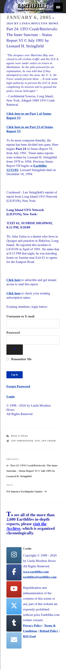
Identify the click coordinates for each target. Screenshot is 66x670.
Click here (13, 280)
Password (13, 332)
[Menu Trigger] (58, 7)
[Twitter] (13, 606)
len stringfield (22, 441)
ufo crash (49, 441)
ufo (37, 441)
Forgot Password (18, 386)
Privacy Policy (32, 625)
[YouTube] (13, 589)
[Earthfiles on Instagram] (13, 555)
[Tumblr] (13, 623)
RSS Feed (29, 636)
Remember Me (20, 359)
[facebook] (13, 572)
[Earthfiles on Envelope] (13, 640)
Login (10, 396)
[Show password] (14, 349)
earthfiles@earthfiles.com (40, 577)
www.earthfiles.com (36, 571)
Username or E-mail (20, 316)
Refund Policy (49, 631)
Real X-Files (19, 436)
